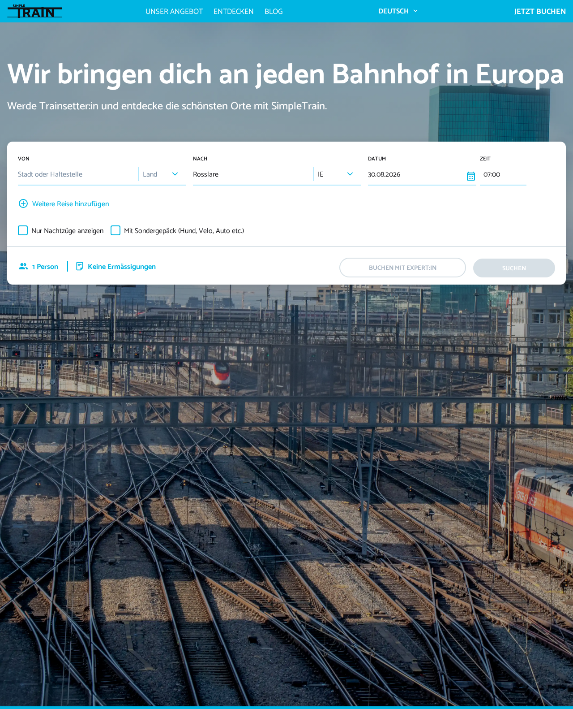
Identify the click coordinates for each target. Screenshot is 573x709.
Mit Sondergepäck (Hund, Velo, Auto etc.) (184, 230)
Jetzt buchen (540, 11)
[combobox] (76, 174)
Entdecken (234, 11)
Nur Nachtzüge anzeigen (67, 230)
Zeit (485, 158)
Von (24, 158)
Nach (200, 158)
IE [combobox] (320, 174)
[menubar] (398, 11)
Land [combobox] (150, 174)
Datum (377, 158)
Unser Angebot (174, 11)
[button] (175, 174)
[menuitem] (398, 11)
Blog (274, 11)
